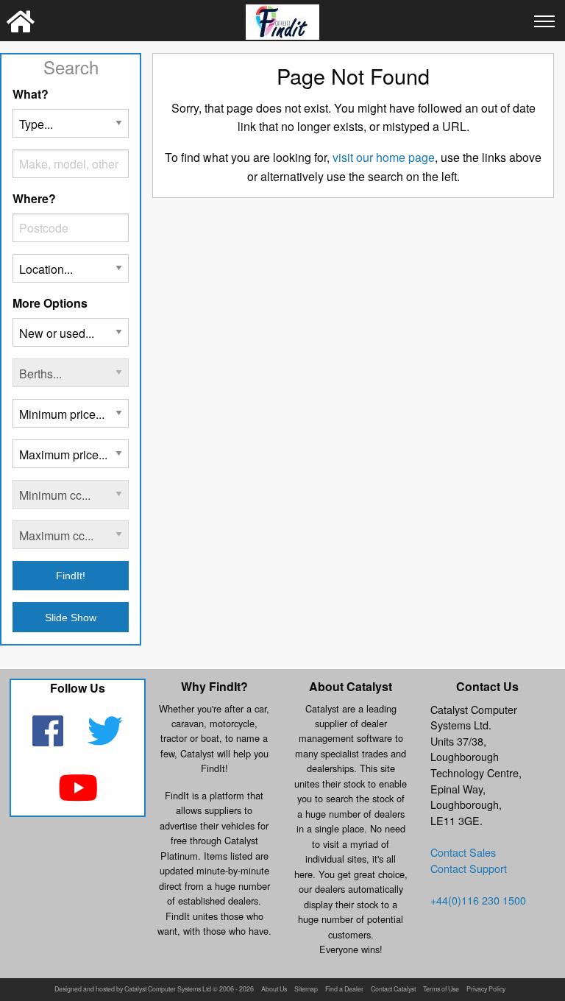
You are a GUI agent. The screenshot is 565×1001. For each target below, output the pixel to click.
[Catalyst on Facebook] (49, 740)
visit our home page (384, 157)
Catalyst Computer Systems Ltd (167, 989)
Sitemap (306, 989)
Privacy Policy (485, 989)
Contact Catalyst (393, 989)
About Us (274, 989)
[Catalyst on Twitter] (105, 740)
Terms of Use (441, 989)
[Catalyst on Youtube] (77, 797)
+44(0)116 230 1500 (478, 900)
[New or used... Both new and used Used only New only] (71, 338)
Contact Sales (463, 852)
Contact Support (468, 868)
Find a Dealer (344, 989)
